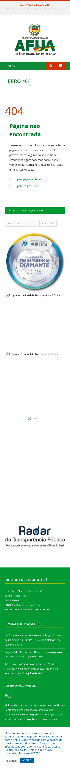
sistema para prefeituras (50, 705)
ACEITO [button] (27, 760)
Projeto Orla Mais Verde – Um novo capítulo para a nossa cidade (36, 8)
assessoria (30, 710)
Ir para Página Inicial (27, 186)
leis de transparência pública (21, 719)
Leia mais (35, 749)
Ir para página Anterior (28, 179)
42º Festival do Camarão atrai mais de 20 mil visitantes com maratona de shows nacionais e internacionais (31, 668)
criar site (27, 705)
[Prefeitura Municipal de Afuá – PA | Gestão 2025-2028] (35, 39)
